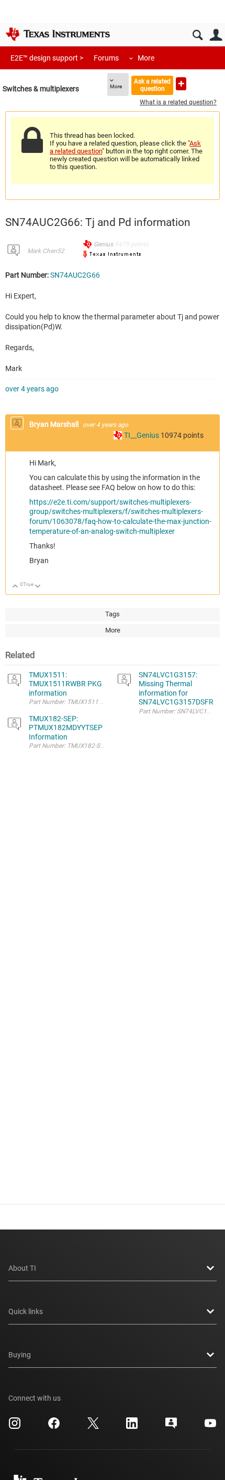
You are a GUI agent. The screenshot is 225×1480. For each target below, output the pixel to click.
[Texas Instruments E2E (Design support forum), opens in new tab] (171, 1427)
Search (197, 35)
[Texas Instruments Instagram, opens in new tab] (14, 1427)
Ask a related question (152, 85)
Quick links (25, 1311)
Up (15, 586)
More (146, 58)
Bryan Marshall (54, 424)
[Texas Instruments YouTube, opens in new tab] (210, 1427)
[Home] (57, 34)
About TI (22, 1268)
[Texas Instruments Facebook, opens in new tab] (54, 1427)
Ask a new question (181, 83)
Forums (106, 58)
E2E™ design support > (46, 58)
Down (37, 586)
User (216, 35)
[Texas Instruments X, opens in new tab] (93, 1427)
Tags (112, 614)
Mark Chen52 (45, 251)
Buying (19, 1355)
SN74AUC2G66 (75, 275)
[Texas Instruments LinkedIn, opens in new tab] (132, 1427)
